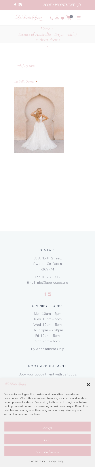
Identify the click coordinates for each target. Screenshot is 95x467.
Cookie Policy (37, 461)
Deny (47, 439)
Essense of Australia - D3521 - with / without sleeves (47, 37)
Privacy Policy (55, 461)
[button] (88, 385)
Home (45, 29)
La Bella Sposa (24, 81)
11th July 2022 (25, 65)
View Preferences (47, 452)
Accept (47, 427)
